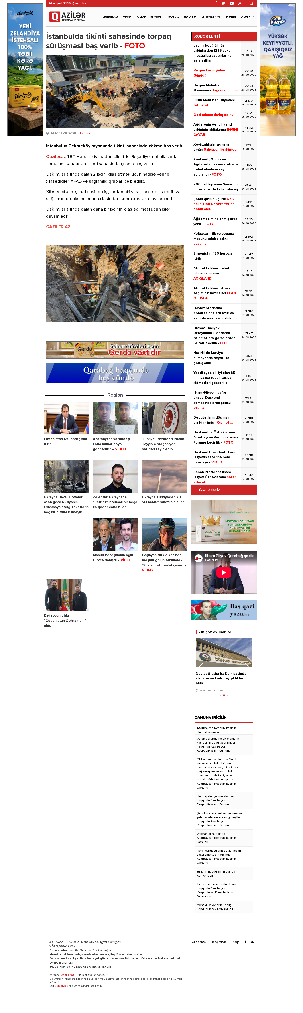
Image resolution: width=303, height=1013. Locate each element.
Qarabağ (110, 16)
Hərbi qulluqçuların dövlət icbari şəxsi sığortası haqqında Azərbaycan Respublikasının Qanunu (219, 857)
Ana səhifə (199, 942)
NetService (61, 986)
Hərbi (231, 16)
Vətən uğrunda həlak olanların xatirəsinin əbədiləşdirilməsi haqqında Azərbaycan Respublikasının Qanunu (218, 744)
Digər (245, 16)
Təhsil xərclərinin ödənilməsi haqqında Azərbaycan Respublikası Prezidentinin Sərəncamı (216, 890)
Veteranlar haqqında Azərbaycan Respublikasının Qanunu (216, 837)
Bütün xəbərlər (210, 490)
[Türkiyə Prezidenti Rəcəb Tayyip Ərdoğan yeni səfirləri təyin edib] (164, 418)
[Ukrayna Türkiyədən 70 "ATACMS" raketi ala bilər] (164, 476)
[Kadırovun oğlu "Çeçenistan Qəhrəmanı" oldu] (66, 595)
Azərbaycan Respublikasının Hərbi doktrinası (216, 730)
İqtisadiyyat (211, 16)
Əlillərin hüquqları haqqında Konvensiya (216, 873)
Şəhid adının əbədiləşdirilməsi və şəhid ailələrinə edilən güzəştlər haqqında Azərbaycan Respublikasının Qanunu (219, 819)
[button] (247, 668)
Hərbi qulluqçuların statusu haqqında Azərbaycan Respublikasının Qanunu (215, 800)
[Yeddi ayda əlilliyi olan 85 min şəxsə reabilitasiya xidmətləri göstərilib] (224, 652)
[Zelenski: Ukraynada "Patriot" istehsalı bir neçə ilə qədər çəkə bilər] (115, 476)
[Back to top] (290, 1000)
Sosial (173, 16)
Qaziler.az (56, 156)
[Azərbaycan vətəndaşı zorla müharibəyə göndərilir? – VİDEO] (115, 418)
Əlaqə (236, 942)
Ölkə (141, 16)
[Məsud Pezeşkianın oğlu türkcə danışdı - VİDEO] (115, 534)
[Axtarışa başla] (251, 3)
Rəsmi (127, 16)
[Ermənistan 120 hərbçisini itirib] (66, 418)
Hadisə (190, 16)
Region (85, 133)
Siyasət (157, 16)
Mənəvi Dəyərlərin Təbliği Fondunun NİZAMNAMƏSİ (215, 907)
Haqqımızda (218, 942)
